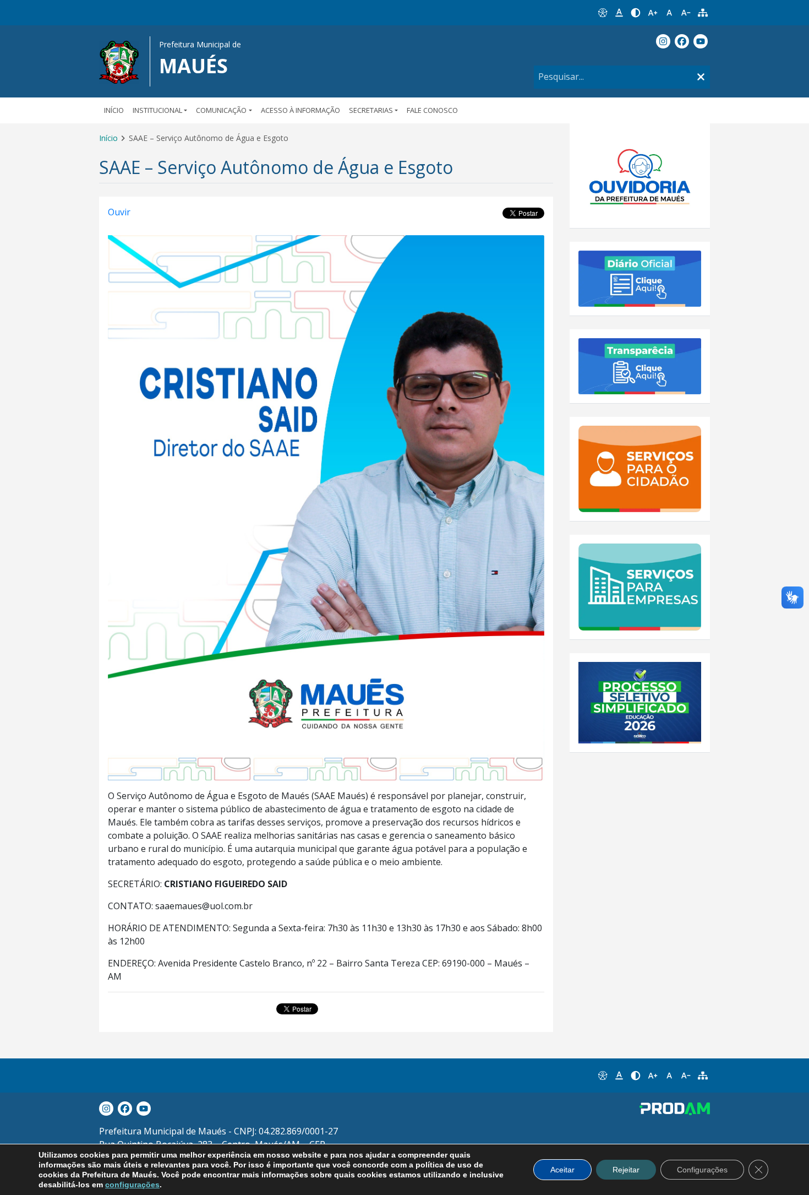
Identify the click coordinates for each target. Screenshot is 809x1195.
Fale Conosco (432, 110)
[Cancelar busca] (701, 77)
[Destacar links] (619, 12)
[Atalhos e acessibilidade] (602, 12)
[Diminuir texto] (686, 12)
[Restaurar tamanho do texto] (669, 12)
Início (114, 110)
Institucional (157, 110)
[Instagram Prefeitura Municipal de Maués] (663, 41)
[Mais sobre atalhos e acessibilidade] (602, 1075)
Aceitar (562, 1169)
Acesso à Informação (300, 110)
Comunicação (221, 110)
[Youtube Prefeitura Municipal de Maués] (700, 41)
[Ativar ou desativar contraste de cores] (635, 12)
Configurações (702, 1169)
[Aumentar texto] (653, 12)
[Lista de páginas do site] (703, 12)
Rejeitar (626, 1169)
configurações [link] (132, 1184)
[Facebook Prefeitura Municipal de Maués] (682, 41)
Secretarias (371, 110)
